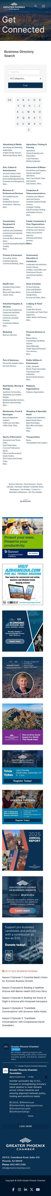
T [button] (40, 118)
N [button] (34, 112)
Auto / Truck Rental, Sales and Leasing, (35, 179)
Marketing (7, 332)
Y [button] (40, 124)
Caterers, (6, 420)
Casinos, (6, 176)
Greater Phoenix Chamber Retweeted (32, 1066)
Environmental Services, (35, 377)
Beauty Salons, (31, 338)
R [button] (29, 118)
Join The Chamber (35, 492)
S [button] (34, 118)
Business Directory (10, 335)
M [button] (28, 112)
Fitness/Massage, (32, 346)
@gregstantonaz (34, 1105)
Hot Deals (18, 487)
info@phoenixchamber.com (16, 1168)
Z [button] (29, 130)
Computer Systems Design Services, (36, 203)
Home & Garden (33, 284)
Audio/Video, (7, 150)
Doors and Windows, (34, 290)
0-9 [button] (9, 100)
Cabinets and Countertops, (13, 231)
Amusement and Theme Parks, (12, 441)
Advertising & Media (12, 144)
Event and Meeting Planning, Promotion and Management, (13, 180)
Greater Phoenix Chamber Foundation (24, 1072)
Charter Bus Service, (33, 310)
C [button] (29, 100)
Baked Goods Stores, (34, 420)
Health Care (8, 284)
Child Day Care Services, (35, 230)
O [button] (40, 112)
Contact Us (36, 490)
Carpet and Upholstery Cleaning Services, (11, 314)
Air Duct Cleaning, (33, 287)
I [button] (34, 106)
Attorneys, (17, 205)
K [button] (17, 112)
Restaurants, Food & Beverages (12, 413)
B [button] (23, 100)
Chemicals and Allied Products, (10, 319)
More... (20, 155)
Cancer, (6, 295)
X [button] (34, 124)
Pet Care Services (9, 366)
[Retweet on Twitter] (16, 1066)
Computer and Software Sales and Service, (35, 198)
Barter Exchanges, (33, 423)
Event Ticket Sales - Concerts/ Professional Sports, (11, 448)
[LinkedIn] (25, 1190)
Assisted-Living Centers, (12, 287)
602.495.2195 (18, 1164)
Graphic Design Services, (12, 153)
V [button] (23, 124)
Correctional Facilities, (34, 275)
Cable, (28, 366)
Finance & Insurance (12, 255)
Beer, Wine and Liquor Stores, (34, 427)
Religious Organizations (32, 387)
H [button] (29, 106)
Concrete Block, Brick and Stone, (12, 239)
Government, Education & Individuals (32, 258)
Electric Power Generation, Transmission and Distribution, (36, 371)
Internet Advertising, (10, 155)
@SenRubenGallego (19, 1111)
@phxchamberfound (17, 1077)
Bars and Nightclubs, (10, 418)
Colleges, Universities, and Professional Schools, (36, 271)
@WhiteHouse (27, 1102)
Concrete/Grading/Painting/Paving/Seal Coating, (17, 245)
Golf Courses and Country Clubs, (12, 460)
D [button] (34, 100)
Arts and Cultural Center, (12, 174)
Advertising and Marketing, (13, 147)
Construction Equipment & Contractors (9, 224)
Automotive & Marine (36, 167)
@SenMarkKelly (17, 1105)
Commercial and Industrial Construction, (12, 234)
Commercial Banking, (11, 264)
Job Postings (25, 490)
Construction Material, (11, 323)
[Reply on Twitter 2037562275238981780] (11, 1116)
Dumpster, (35, 366)
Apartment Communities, (12, 392)
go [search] (26, 85)
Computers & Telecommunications (36, 192)
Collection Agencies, (10, 261)
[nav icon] (43, 6)
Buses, (28, 440)
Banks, (14, 258)
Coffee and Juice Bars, (11, 423)
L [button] (23, 112)
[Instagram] (19, 1190)
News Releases (30, 484)
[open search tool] (35, 6)
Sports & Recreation (12, 437)
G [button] (24, 106)
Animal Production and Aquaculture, (34, 154)
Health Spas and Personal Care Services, (36, 350)
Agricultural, (30, 151)
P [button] (18, 118)
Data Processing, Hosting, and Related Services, (35, 211)
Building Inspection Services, (13, 400)
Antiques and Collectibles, (36, 418)
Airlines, (29, 307)
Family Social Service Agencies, (34, 234)
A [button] (18, 100)
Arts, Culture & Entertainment (9, 169)
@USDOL (14, 1102)
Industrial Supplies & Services (12, 305)
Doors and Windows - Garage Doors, (34, 293)
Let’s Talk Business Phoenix (21, 971)
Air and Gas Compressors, (12, 310)
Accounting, (7, 258)
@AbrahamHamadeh (19, 1108)
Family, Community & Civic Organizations (36, 222)
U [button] (17, 124)
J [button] (39, 106)
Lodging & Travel (34, 304)
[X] (32, 1190)
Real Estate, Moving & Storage (13, 387)
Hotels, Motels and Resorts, (36, 317)
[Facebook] (13, 1190)
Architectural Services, (11, 202)
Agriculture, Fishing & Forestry (36, 146)
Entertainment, (15, 176)
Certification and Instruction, (36, 265)
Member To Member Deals (33, 487)
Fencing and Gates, (33, 298)
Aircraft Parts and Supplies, (36, 171)
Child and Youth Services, (35, 227)
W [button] (29, 124)
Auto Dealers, (31, 184)
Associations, (8, 205)
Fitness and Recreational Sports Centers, (12, 454)
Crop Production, (32, 159)
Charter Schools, (32, 267)
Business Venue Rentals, (12, 403)
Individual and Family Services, (34, 239)
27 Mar (31, 1077)
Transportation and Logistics (36, 443)
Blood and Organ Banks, (12, 292)
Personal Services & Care (35, 333)
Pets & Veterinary (11, 360)
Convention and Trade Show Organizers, (36, 313)
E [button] (40, 100)
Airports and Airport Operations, (33, 174)
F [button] (18, 106)
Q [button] (23, 118)
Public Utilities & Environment (34, 361)
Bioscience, (7, 290)
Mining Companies (33, 161)
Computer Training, (33, 207)
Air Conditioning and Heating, (10, 198)
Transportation (33, 437)
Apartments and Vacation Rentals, (12, 396)
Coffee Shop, (8, 425)
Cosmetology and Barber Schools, (35, 342)
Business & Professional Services (13, 192)
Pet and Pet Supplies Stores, (13, 363)
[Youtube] (38, 1190)
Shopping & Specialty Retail (36, 413)
